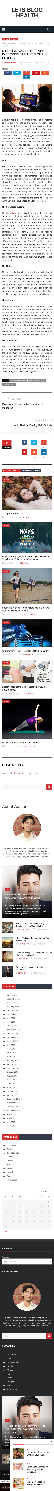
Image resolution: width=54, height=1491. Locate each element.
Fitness (10, 1160)
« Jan (5, 1231)
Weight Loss (12, 1180)
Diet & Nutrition (13, 1153)
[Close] (51, 1442)
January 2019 (12, 1025)
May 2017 (11, 1079)
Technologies (9, 384)
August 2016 (12, 1114)
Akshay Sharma (10, 62)
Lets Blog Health (27, 12)
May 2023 (11, 1002)
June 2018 (11, 1045)
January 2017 (12, 1095)
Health (5, 39)
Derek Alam (27, 517)
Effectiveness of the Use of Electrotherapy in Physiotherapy (23, 688)
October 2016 (12, 1106)
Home (6, 1474)
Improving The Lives (18, 380)
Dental (29, 1464)
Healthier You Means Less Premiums (20, 742)
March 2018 (11, 1056)
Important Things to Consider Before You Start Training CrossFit (34, 953)
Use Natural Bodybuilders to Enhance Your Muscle (39, 1453)
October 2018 (12, 1033)
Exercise (10, 1156)
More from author (31, 470)
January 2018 (12, 1064)
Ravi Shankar (29, 693)
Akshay (45, 856)
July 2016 (10, 1118)
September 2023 (13, 999)
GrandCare (11, 213)
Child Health (12, 1145)
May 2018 (11, 1049)
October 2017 (12, 1072)
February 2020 (13, 1006)
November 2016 (13, 1102)
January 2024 (12, 995)
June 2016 (11, 1122)
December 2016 (13, 1099)
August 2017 (12, 1076)
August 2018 (12, 1041)
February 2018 (13, 1060)
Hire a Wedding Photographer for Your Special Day (33, 939)
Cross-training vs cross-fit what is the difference (32, 968)
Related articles (11, 470)
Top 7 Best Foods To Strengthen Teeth (36, 1483)
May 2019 (11, 1022)
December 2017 (13, 1068)
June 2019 (11, 1018)
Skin (8, 1176)
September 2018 (13, 1037)
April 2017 (11, 1083)
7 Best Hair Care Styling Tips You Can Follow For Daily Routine (25, 897)
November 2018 (13, 1029)
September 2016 (13, 1110)
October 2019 (12, 1010)
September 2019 (13, 1014)
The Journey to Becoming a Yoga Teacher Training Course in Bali (30, 924)
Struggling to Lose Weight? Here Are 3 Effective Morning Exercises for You (25, 609)
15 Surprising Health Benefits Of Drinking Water (25, 650)
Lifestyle (14, 39)
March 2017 (11, 1087)
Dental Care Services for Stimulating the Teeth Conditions (37, 1469)
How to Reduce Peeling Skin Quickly (32, 425)
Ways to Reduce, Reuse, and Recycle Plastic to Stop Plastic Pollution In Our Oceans (25, 558)
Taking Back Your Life (12, 513)
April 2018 (11, 1052)
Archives (5, 1257)
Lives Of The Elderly (36, 380)
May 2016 (11, 1126)
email (13, 856)
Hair (7, 889)
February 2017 (13, 1091)
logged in (18, 773)
